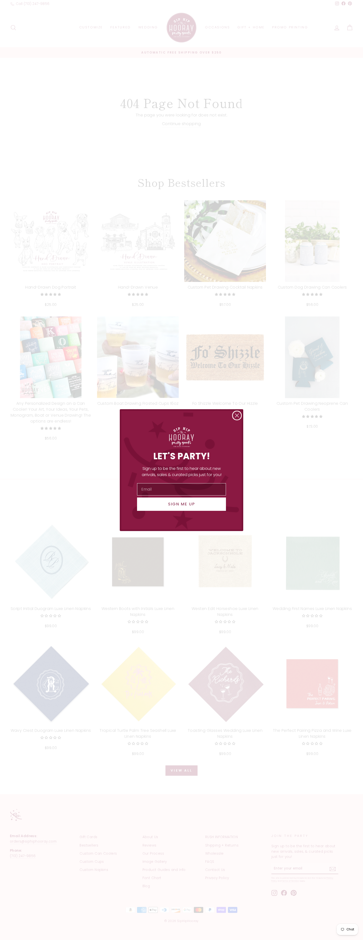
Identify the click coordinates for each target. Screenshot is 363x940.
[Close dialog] (237, 415)
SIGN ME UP (181, 504)
